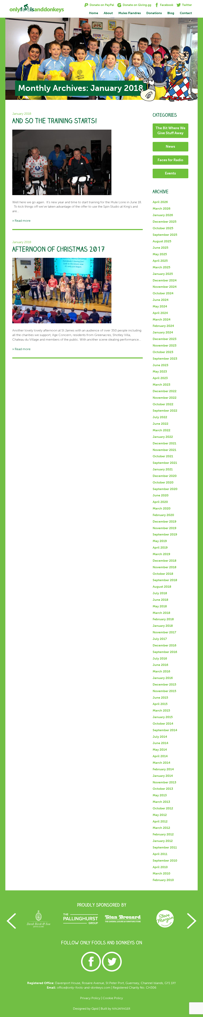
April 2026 (160, 202)
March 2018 (161, 613)
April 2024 (160, 313)
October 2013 (163, 789)
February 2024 (163, 326)
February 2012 (163, 834)
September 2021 (165, 463)
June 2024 (161, 300)
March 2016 (161, 671)
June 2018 (160, 600)
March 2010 (161, 873)
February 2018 (163, 619)
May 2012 (160, 815)
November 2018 (164, 567)
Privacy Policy (90, 998)
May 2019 (160, 541)
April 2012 (160, 821)
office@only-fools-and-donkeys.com (83, 987)
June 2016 (160, 665)
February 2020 (163, 515)
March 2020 (161, 508)
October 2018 (163, 574)
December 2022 (164, 391)
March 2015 (161, 710)
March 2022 (161, 430)
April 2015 (160, 704)
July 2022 (160, 417)
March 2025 (161, 267)
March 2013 (161, 802)
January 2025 (163, 274)
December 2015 (164, 684)
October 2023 (163, 352)
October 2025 (163, 228)
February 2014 (163, 769)
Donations (154, 13)
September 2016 (165, 652)
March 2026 (161, 208)
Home (93, 13)
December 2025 (164, 221)
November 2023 (164, 345)
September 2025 (165, 235)
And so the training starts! (54, 120)
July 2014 (160, 737)
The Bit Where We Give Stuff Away (170, 130)
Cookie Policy (113, 998)
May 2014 (160, 749)
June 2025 (160, 247)
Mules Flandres (129, 13)
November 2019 (164, 528)
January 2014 (163, 776)
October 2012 (163, 808)
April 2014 (160, 756)
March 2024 (161, 319)
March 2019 (161, 554)
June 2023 (160, 365)
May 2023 (160, 371)
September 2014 (165, 730)
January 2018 (163, 626)
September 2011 (165, 847)
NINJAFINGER (121, 1008)
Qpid (94, 1008)
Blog (170, 13)
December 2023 (164, 339)
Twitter (187, 5)
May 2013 (160, 795)
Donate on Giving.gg (137, 5)
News (170, 146)
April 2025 (160, 261)
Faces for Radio (170, 160)
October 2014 (163, 723)
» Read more (21, 220)
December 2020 (165, 476)
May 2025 (160, 254)
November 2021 (164, 450)
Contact (186, 13)
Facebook (166, 5)
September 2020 (165, 489)
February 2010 (163, 880)
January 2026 (163, 215)
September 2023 (165, 358)
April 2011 (160, 854)
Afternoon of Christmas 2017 (58, 249)
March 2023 (161, 384)
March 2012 (161, 828)
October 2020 (163, 482)
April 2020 (160, 502)
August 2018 (162, 586)
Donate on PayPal (102, 5)
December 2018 (164, 560)
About (108, 13)
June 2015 (160, 697)
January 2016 (163, 678)
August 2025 (162, 241)
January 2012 (163, 841)
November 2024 (165, 287)
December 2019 (164, 521)
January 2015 (163, 717)
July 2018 (160, 593)
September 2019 (165, 534)
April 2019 (160, 547)
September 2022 (165, 410)
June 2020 (161, 495)
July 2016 (160, 658)
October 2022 (163, 404)
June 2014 (160, 743)
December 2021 (164, 443)
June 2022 (160, 424)
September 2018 (165, 580)
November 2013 (164, 782)
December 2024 (165, 280)
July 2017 (160, 639)
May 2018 (160, 606)
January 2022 (163, 437)
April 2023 (160, 378)
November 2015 (164, 691)
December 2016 (164, 645)
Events (170, 173)
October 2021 (163, 456)
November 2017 (164, 632)
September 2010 (165, 860)
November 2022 (164, 398)
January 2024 (163, 332)
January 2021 (163, 469)
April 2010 (160, 867)
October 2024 (163, 293)
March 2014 (161, 763)
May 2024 (160, 306)
